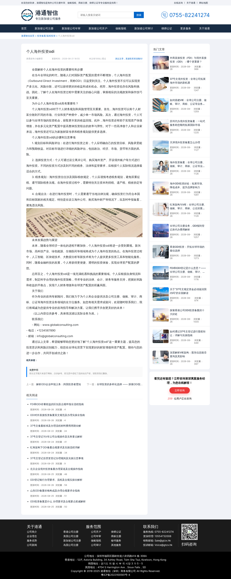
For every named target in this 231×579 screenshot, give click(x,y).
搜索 (138, 14)
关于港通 (191, 2)
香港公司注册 (70, 531)
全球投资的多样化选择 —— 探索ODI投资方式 (122, 384)
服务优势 (32, 540)
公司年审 (96, 536)
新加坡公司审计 (143, 28)
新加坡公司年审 (71, 28)
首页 (24, 28)
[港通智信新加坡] (27, 15)
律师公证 (166, 28)
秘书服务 (116, 540)
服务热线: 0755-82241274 (158, 531)
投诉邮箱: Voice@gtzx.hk (157, 544)
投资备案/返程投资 (46, 35)
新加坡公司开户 (98, 28)
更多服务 (185, 28)
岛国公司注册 (70, 544)
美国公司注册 (70, 536)
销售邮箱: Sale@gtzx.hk (157, 540)
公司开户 (96, 531)
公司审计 (96, 544)
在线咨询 (178, 2)
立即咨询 (180, 390)
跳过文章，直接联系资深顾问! (129, 58)
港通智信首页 (27, 35)
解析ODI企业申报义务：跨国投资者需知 (58, 384)
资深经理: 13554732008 (157, 536)
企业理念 (32, 536)
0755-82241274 (189, 15)
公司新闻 (32, 544)
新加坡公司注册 (44, 28)
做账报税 (121, 28)
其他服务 (116, 544)
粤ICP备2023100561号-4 (115, 574)
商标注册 (116, 536)
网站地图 (203, 2)
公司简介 (32, 531)
